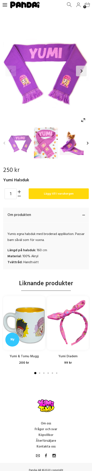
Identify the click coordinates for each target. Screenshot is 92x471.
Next (81, 71)
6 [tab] (56, 373)
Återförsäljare (46, 440)
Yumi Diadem (67, 356)
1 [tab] (35, 373)
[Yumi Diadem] (68, 323)
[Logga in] (78, 5)
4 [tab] (48, 373)
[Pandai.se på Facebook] (46, 456)
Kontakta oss (46, 446)
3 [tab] (44, 373)
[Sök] (69, 5)
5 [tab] (52, 373)
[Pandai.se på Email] (38, 456)
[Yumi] (20, 143)
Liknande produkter (46, 283)
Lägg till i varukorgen (59, 193)
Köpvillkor (46, 435)
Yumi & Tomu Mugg (24, 356)
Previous (10, 71)
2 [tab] (39, 373)
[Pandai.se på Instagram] (54, 456)
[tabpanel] (24, 330)
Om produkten (19, 215)
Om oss (46, 423)
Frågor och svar (46, 429)
